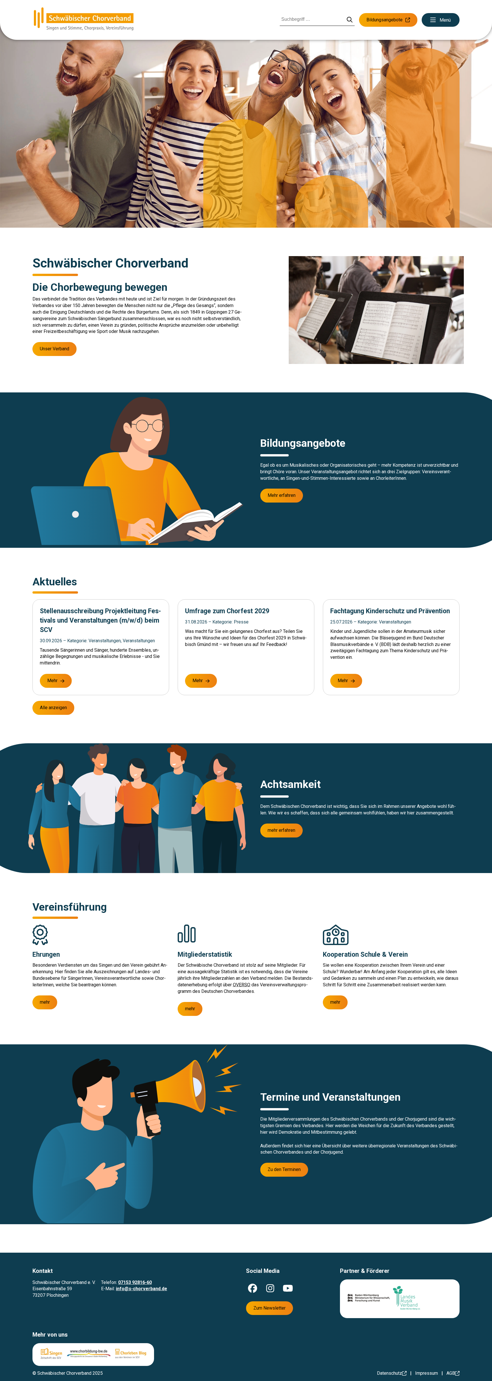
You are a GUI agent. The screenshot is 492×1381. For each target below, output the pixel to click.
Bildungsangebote (384, 19)
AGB (450, 1373)
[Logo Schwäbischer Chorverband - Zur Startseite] (83, 20)
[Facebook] (252, 1288)
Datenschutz (389, 1373)
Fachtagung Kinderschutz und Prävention (390, 611)
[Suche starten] (350, 20)
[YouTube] (287, 1288)
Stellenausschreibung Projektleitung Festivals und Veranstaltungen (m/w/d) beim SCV (100, 620)
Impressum (426, 1373)
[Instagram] (270, 1288)
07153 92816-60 (135, 1282)
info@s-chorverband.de (141, 1288)
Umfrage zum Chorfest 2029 (227, 611)
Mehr (52, 680)
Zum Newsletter (269, 1308)
